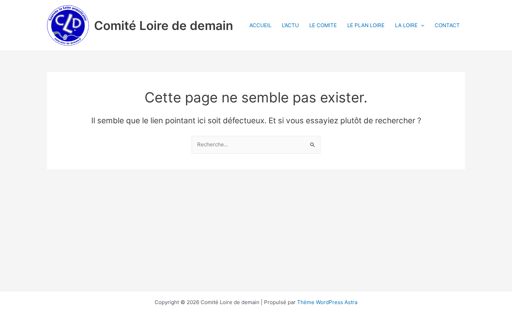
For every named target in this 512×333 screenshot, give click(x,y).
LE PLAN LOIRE (366, 25)
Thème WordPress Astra (327, 302)
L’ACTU (290, 25)
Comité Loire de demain (163, 25)
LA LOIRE (406, 25)
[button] (421, 25)
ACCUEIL (260, 25)
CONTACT (447, 25)
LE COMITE (323, 25)
